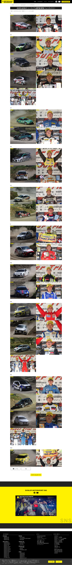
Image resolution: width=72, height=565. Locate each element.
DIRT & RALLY (5, 541)
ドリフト (56, 548)
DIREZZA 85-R (6, 555)
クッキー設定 (51, 561)
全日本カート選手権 (58, 540)
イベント (45, 1)
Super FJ (56, 545)
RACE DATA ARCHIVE (58, 550)
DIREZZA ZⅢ (22, 556)
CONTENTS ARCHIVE (58, 551)
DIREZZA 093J (6, 539)
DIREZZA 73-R (6, 556)
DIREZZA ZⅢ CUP (23, 558)
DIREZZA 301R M (7, 546)
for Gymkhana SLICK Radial (25, 538)
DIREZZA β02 (22, 554)
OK (58, 561)
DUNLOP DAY (39, 537)
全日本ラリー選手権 (58, 537)
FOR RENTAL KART (23, 549)
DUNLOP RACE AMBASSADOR (43, 543)
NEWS (35, 1)
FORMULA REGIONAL (58, 542)
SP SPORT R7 (22, 542)
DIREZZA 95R (6, 553)
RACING (20, 536)
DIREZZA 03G (6, 537)
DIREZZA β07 (22, 553)
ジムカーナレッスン (41, 539)
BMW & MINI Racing (58, 549)
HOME (13, 4)
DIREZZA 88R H (7, 542)
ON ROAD (5, 536)
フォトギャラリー (17, 4)
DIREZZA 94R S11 (7, 550)
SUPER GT (56, 536)
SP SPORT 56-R (7, 557)
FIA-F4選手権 (56, 543)
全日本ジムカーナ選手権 (59, 539)
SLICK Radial (22, 537)
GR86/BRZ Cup (57, 546)
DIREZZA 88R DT (7, 544)
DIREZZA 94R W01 (7, 551)
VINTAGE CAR (21, 541)
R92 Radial (22, 539)
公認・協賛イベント (41, 540)
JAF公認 (21, 548)
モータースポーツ (51, 1)
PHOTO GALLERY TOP (36, 474)
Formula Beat (57, 544)
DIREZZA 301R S (7, 547)
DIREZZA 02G (6, 538)
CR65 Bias (22, 544)
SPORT (20, 551)
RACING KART (21, 546)
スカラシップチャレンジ (41, 538)
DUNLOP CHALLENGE (41, 536)
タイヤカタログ (40, 1)
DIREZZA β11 (22, 555)
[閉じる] (70, 562)
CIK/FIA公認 (22, 547)
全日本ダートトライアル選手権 (60, 538)
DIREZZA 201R (6, 552)
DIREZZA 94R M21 (7, 549)
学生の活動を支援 (40, 542)
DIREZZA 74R (6, 545)
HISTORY (56, 553)
